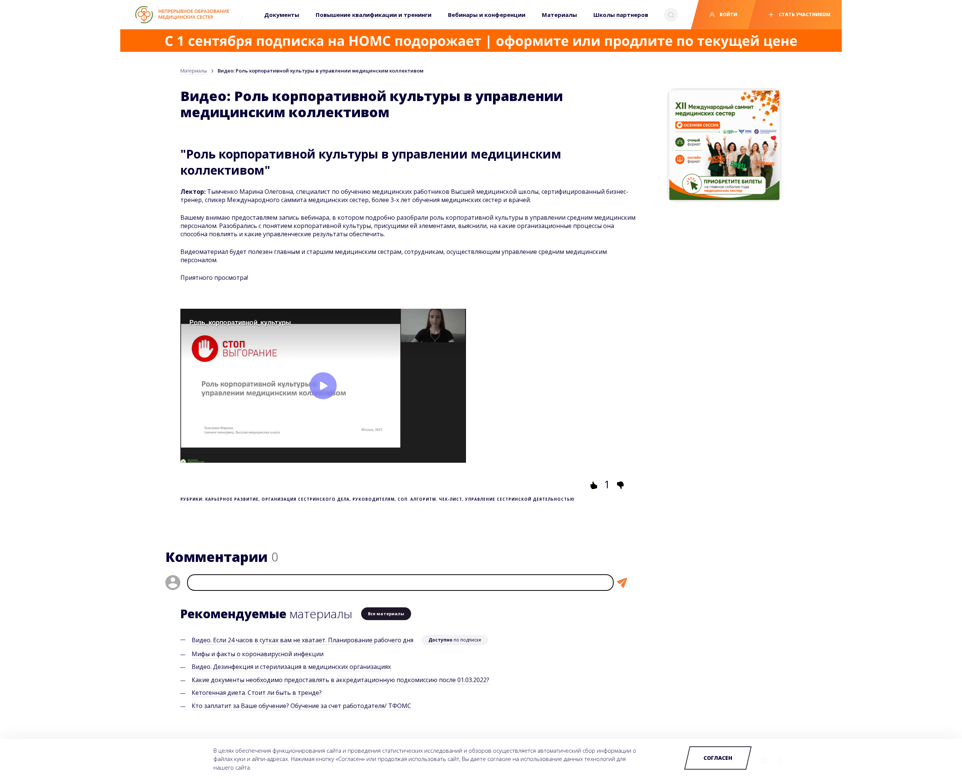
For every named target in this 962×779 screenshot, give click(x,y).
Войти (727, 14)
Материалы (193, 70)
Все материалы (386, 613)
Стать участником (803, 14)
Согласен (717, 757)
